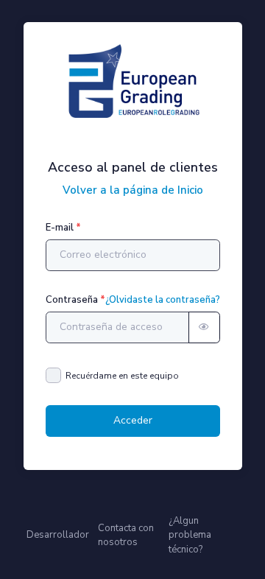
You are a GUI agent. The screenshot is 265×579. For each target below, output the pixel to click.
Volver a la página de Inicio (133, 190)
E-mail (60, 227)
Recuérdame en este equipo (122, 376)
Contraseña (72, 299)
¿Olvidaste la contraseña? (162, 299)
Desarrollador (57, 534)
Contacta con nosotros (126, 535)
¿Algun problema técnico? (190, 535)
